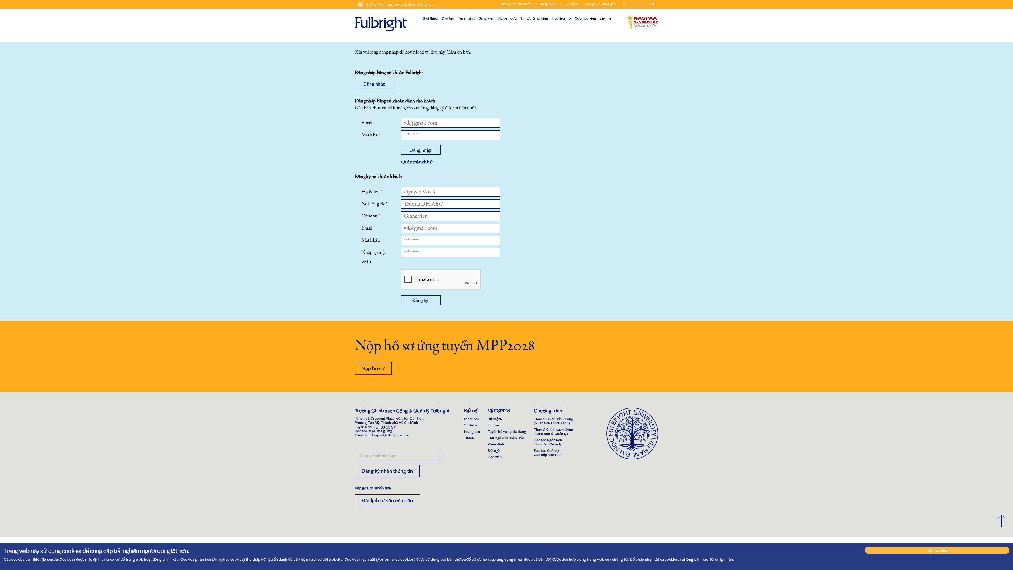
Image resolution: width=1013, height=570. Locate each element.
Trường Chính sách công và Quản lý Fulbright (400, 4)
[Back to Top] (1001, 521)
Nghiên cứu (507, 18)
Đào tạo (448, 18)
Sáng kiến (486, 18)
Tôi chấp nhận (937, 550)
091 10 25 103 (381, 430)
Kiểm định (496, 443)
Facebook (472, 418)
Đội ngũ (494, 450)
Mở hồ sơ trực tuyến (517, 3)
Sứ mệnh (495, 418)
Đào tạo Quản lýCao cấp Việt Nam (548, 452)
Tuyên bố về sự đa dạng (507, 431)
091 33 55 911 (385, 426)
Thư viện (571, 3)
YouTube (470, 425)
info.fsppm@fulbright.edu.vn (387, 435)
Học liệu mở (561, 18)
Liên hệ (605, 18)
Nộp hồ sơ (373, 368)
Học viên (495, 456)
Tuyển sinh (466, 18)
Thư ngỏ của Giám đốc (506, 437)
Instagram (472, 431)
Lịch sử (493, 425)
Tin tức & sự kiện (534, 18)
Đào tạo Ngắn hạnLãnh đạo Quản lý (548, 441)
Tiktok (469, 437)
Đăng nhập (548, 3)
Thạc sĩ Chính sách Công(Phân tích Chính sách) (553, 420)
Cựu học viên (585, 18)
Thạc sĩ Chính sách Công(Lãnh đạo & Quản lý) (553, 431)
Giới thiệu (430, 18)
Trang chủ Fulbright (600, 3)
